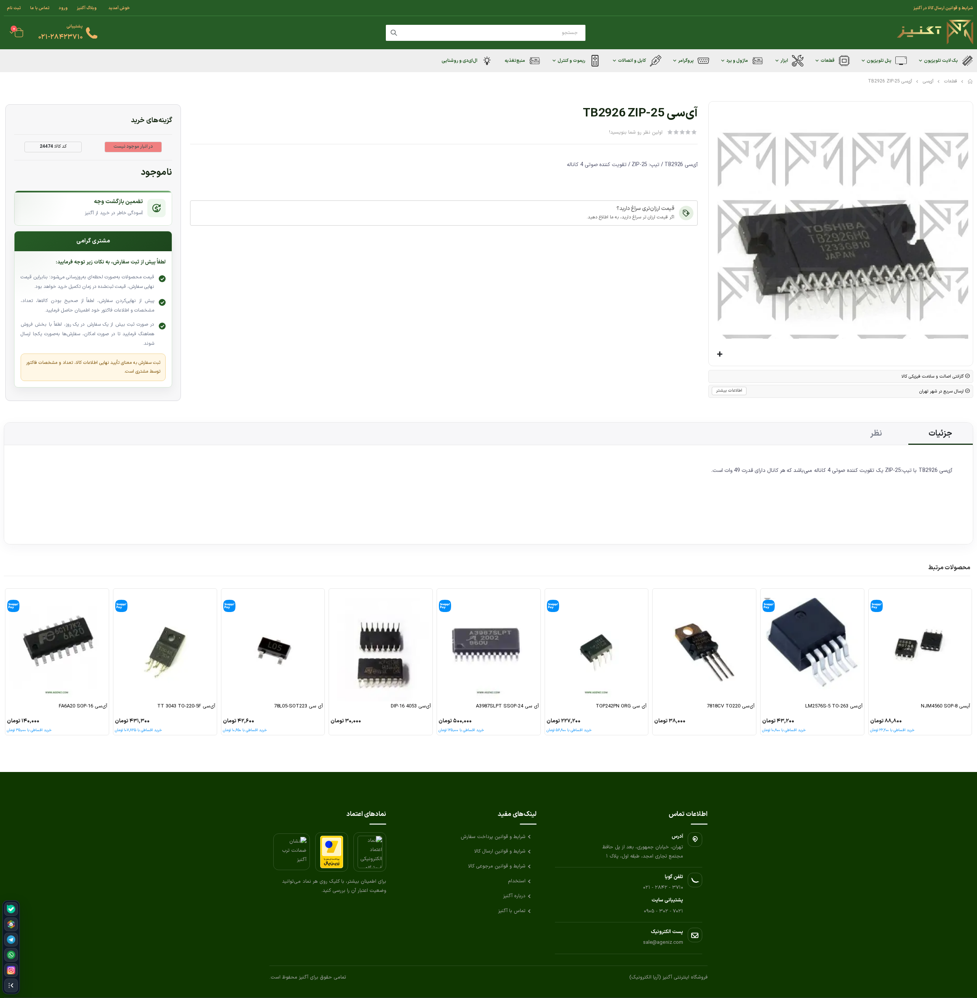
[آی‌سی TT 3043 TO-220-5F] (165, 645)
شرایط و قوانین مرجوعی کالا (497, 866)
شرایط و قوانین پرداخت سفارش (493, 837)
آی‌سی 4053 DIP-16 (411, 706)
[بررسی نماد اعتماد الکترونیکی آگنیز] (369, 852)
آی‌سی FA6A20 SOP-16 (83, 706)
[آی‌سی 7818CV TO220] (704, 645)
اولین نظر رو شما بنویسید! (636, 132)
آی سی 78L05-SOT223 (298, 706)
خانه (970, 81)
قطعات (950, 81)
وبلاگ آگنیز (87, 8)
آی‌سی (928, 81)
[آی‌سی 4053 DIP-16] (380, 645)
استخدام (517, 881)
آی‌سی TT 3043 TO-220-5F (186, 706)
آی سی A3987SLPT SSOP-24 (507, 706)
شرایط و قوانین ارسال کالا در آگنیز (943, 8)
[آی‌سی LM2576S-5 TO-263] (812, 645)
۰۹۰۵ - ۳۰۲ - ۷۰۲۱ (663, 911)
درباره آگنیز (514, 896)
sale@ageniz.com (663, 942)
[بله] (11, 909)
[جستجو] (394, 33)
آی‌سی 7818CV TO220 (731, 706)
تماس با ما (40, 8)
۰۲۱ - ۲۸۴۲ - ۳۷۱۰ (663, 887)
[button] (720, 354)
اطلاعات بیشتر (729, 391)
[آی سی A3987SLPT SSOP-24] (488, 645)
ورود (63, 8)
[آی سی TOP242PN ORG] (596, 645)
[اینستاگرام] (11, 970)
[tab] (940, 434)
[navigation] (11, 947)
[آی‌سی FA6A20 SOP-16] (57, 645)
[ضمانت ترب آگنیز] (291, 851)
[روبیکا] (11, 924)
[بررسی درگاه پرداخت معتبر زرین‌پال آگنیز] (331, 852)
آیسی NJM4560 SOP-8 (945, 706)
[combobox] (485, 33)
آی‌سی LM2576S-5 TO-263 (834, 706)
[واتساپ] (11, 955)
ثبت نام (14, 8)
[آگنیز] (935, 32)
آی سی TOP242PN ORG (621, 706)
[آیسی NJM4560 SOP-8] (920, 645)
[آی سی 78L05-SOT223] (273, 645)
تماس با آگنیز (512, 911)
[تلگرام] (11, 939)
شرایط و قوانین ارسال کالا (500, 851)
